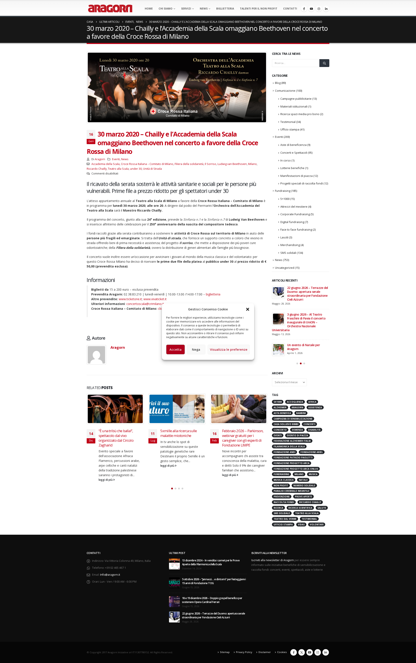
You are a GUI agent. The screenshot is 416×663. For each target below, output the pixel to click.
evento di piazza (297, 407)
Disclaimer (264, 624)
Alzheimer (280, 379)
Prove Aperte (303, 469)
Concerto (280, 402)
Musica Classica (284, 452)
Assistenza (315, 379)
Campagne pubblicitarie (296, 99)
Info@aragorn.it (110, 547)
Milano (252, 164)
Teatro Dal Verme (285, 491)
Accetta (175, 349)
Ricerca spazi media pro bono (299, 114)
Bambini (301, 385)
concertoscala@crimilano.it (145, 304)
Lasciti (284, 237)
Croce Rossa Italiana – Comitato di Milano (147, 164)
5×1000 (284, 199)
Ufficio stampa (289, 129)
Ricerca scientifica (300, 480)
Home (149, 8)
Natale (303, 452)
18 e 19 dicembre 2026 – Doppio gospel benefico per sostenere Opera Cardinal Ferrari (212, 572)
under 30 (136, 169)
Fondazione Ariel (312, 424)
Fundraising (282, 191)
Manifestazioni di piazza (296, 176)
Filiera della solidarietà (189, 164)
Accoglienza (295, 374)
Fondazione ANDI (284, 424)
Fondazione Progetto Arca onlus (296, 441)
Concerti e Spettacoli (293, 153)
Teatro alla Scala (118, 169)
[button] (247, 309)
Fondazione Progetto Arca (291, 435)
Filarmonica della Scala (289, 418)
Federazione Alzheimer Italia (292, 413)
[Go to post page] (115, 409)
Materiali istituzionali (293, 106)
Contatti (290, 8)
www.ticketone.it (130, 299)
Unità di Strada (152, 169)
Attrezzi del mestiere (293, 207)
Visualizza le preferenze (228, 349)
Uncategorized (284, 268)
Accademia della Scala (105, 164)
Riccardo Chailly (97, 169)
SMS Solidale (282, 485)
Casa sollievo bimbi (286, 396)
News (204, 8)
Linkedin (325, 625)
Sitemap (225, 624)
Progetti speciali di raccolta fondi (301, 183)
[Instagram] (319, 9)
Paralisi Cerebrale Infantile (291, 463)
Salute (321, 480)
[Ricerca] (324, 63)
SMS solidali (288, 253)
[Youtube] (311, 9)
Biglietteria (225, 8)
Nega (196, 349)
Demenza (297, 402)
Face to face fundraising (296, 229)
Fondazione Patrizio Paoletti (293, 430)
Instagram (317, 625)
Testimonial (288, 122)
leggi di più (106, 466)
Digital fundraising (292, 222)
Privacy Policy (244, 624)
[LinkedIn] (326, 9)
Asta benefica (282, 385)
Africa (312, 374)
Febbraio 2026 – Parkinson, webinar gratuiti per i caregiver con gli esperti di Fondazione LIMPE (181, 437)
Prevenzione (282, 469)
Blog (278, 83)
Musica (313, 446)
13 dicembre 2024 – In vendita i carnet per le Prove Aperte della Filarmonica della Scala (210, 534)
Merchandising (290, 245)
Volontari (316, 496)
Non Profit (281, 457)
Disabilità (314, 402)
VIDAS (301, 496)
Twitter (301, 625)
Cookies (282, 624)
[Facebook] (304, 9)
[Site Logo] (110, 8)
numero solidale (304, 457)
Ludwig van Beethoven (232, 164)
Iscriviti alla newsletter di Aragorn (272, 532)
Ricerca (278, 480)
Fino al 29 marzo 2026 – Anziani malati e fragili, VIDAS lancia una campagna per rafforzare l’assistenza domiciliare (304, 295)
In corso (285, 160)
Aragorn (100, 159)
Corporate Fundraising (295, 214)
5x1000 (278, 374)
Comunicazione (285, 91)
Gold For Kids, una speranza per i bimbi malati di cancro (243, 433)
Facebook (293, 625)
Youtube (309, 625)
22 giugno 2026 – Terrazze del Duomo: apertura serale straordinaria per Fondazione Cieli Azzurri (213, 587)
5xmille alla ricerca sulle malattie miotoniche (117, 433)
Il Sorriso (210, 164)
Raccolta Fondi (284, 474)
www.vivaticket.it (155, 299)
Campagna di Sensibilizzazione (293, 391)
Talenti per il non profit (258, 8)
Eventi (116, 159)
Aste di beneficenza (293, 145)
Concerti (309, 396)
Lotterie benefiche (292, 168)
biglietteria (213, 294)
